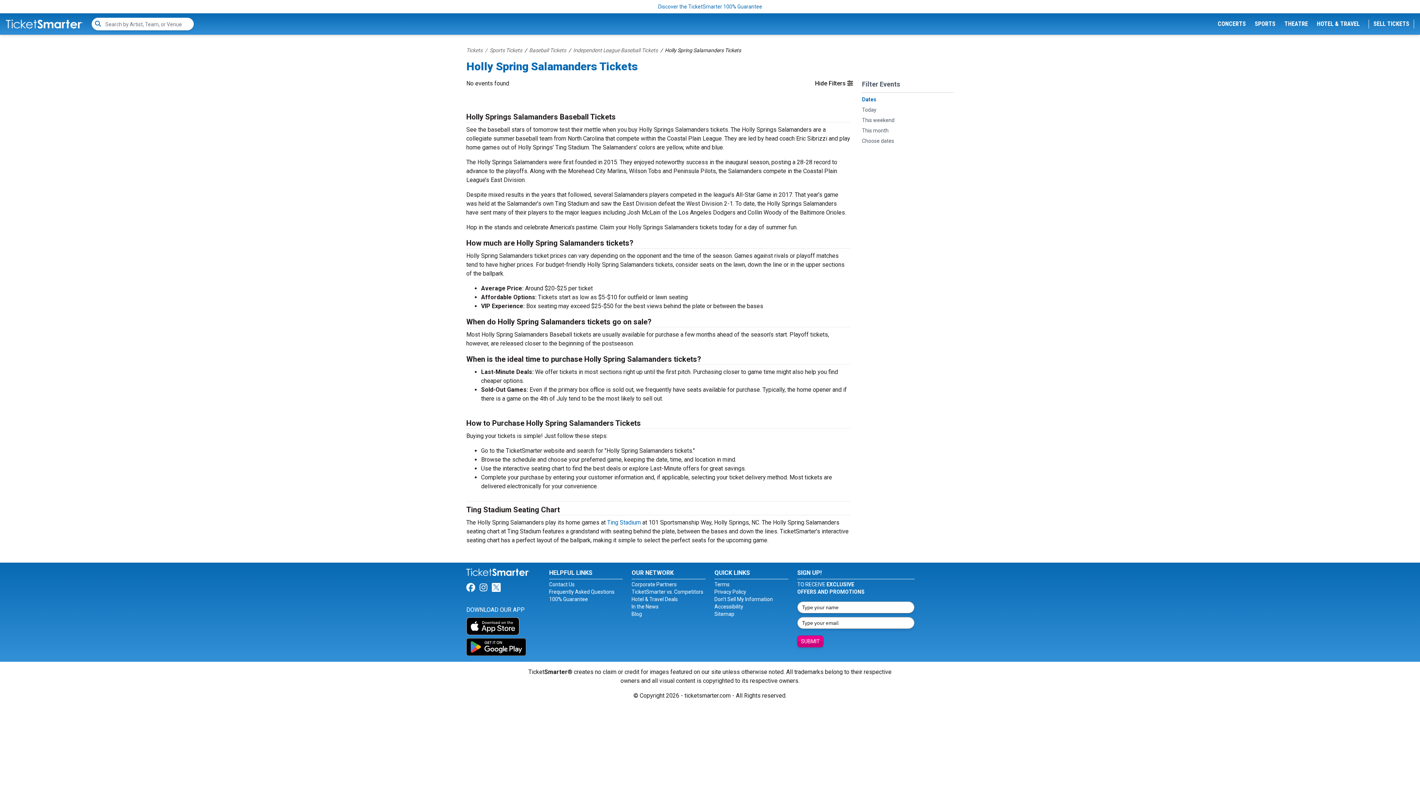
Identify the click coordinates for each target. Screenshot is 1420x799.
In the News (645, 607)
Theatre (1296, 23)
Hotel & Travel (1338, 23)
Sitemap (724, 614)
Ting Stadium (624, 522)
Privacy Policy (730, 592)
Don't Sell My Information (743, 599)
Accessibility (728, 607)
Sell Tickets (1391, 23)
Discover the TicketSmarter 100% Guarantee (710, 7)
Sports (1265, 23)
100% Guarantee (568, 599)
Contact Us (562, 584)
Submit (810, 641)
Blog (637, 614)
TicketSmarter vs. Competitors (667, 592)
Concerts (1232, 23)
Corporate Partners (654, 584)
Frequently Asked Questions (582, 592)
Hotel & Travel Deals (655, 599)
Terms (722, 584)
